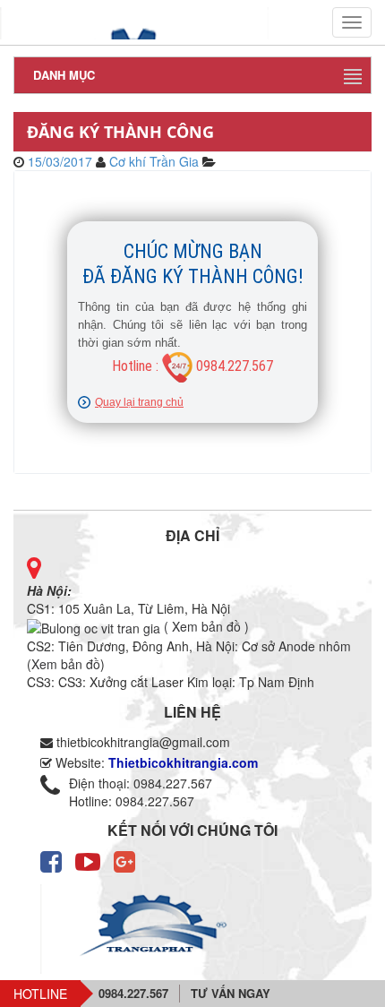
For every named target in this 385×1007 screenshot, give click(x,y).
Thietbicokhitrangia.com (183, 762)
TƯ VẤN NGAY (230, 993)
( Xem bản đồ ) (204, 626)
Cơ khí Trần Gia (154, 161)
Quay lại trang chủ (139, 402)
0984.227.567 (133, 993)
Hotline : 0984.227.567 (192, 365)
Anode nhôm (314, 646)
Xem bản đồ (65, 664)
